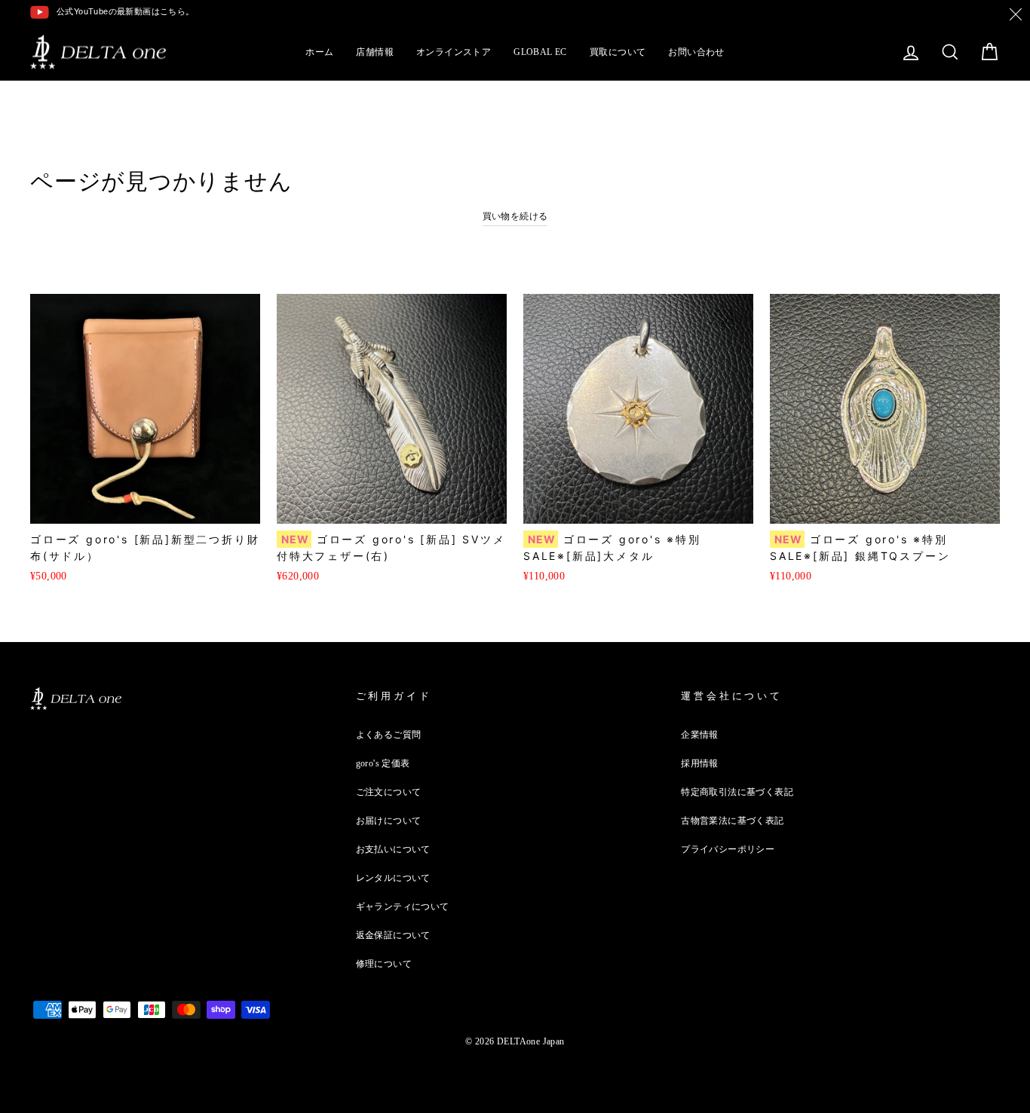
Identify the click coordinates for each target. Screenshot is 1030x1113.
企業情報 (700, 734)
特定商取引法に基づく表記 (737, 792)
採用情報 (700, 763)
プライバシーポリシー (727, 849)
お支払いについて (393, 849)
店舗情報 (375, 52)
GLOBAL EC (540, 52)
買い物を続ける (515, 216)
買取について (617, 52)
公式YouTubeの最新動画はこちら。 (126, 11)
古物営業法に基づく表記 (732, 820)
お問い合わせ (696, 52)
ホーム (319, 52)
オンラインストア (453, 52)
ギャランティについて (402, 906)
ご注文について (389, 792)
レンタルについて (393, 878)
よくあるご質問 (389, 734)
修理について (384, 964)
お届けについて (389, 820)
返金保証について (393, 935)
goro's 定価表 (383, 763)
